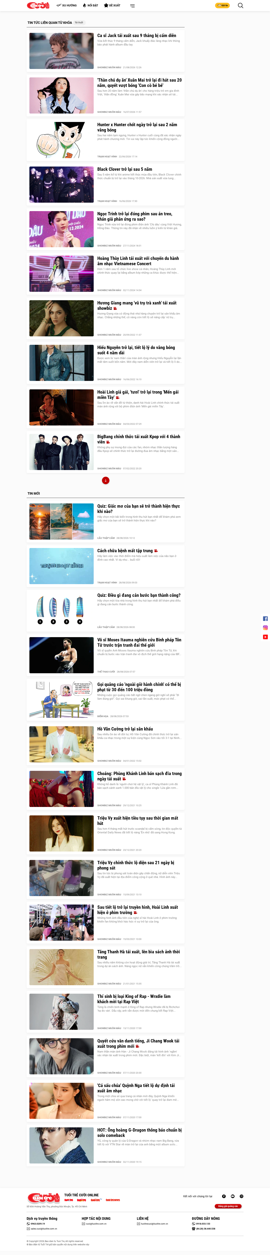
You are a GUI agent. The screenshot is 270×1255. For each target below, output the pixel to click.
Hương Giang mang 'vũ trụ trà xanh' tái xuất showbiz (137, 305)
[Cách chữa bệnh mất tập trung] (61, 566)
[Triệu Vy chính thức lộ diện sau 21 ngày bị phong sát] (61, 878)
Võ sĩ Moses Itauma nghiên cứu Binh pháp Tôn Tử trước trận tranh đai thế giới (139, 642)
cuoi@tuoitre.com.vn (96, 1224)
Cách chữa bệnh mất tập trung (125, 550)
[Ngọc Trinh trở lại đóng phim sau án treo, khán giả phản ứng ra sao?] (61, 229)
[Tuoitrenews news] (113, 1199)
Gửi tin (225, 5)
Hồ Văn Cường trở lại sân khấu (125, 729)
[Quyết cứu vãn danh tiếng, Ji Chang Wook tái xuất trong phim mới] (61, 1056)
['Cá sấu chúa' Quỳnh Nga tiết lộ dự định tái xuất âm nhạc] (61, 1101)
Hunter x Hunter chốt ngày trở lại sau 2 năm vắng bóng (137, 127)
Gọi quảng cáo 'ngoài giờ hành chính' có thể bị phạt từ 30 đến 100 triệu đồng (139, 687)
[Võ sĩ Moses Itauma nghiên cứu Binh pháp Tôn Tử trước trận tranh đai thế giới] (61, 655)
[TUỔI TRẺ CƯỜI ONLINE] (44, 1199)
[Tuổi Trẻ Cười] (241, 1196)
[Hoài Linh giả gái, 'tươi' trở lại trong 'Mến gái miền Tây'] (61, 407)
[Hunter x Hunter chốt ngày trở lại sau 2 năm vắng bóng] (61, 140)
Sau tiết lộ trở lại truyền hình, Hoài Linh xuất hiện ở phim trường (137, 910)
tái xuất (79, 22)
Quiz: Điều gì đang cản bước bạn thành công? (139, 595)
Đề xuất (114, 5)
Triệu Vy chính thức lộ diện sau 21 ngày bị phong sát (135, 865)
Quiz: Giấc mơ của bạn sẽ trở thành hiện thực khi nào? (138, 508)
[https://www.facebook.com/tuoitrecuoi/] (224, 1196)
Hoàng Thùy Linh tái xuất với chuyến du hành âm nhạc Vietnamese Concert (138, 261)
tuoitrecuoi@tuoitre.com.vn (154, 1224)
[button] (132, 6)
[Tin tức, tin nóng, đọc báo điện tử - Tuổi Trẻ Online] (69, 1199)
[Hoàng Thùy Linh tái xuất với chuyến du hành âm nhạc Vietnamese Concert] (61, 274)
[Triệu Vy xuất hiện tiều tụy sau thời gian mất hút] (61, 833)
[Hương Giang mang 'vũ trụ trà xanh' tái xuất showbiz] (61, 318)
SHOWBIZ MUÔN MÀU (109, 67)
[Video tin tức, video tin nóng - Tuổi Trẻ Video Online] (98, 1199)
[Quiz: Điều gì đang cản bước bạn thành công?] (61, 611)
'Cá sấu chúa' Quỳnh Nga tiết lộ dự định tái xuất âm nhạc (136, 1088)
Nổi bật (93, 5)
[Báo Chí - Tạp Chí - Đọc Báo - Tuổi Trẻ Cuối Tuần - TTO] (83, 1199)
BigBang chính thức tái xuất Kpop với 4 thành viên (138, 439)
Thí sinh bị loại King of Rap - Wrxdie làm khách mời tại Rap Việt (134, 999)
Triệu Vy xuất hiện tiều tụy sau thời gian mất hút (137, 820)
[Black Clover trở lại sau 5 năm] (61, 185)
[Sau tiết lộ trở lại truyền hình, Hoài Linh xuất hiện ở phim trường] (61, 923)
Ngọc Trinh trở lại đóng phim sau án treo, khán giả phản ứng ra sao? (134, 216)
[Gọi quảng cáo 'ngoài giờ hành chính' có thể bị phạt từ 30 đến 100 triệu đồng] (61, 700)
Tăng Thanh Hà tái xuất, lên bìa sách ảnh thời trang (138, 954)
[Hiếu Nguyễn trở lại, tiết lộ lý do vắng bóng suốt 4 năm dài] (61, 363)
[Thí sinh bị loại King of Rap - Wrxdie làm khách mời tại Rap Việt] (61, 1012)
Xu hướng (69, 5)
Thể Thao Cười (106, 671)
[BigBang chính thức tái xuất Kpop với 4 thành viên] (61, 452)
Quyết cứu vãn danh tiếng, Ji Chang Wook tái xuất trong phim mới (138, 1043)
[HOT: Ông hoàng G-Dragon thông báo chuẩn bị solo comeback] (61, 1145)
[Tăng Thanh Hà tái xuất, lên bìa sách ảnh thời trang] (61, 967)
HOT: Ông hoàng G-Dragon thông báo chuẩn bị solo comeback (139, 1132)
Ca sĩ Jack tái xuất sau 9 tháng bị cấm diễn (136, 35)
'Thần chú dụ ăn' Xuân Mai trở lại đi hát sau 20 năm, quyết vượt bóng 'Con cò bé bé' (139, 82)
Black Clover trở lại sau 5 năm (124, 169)
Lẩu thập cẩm (106, 538)
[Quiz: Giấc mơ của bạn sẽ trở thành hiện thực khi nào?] (61, 521)
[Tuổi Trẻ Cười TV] (233, 1196)
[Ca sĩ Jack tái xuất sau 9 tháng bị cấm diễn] (61, 51)
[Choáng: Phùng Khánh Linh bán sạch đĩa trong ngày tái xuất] (61, 789)
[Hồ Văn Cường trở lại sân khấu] (61, 744)
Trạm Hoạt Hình (107, 156)
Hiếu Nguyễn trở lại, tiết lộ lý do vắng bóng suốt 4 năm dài (136, 350)
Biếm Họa (102, 716)
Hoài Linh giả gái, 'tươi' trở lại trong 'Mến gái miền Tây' (138, 394)
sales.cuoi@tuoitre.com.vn (44, 1228)
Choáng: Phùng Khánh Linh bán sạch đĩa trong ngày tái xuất (139, 776)
